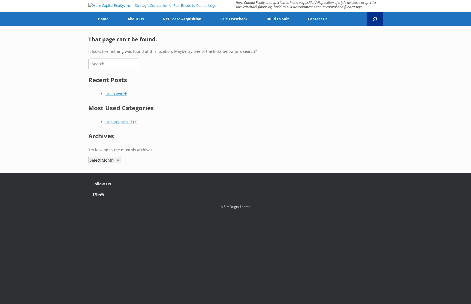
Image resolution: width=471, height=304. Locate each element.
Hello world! (116, 93)
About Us (136, 18)
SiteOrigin (231, 207)
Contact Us (317, 18)
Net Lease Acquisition (182, 18)
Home (103, 18)
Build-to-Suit (278, 18)
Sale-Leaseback (234, 18)
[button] (375, 19)
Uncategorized (118, 121)
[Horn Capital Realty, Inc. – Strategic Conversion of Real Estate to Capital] (152, 5)
